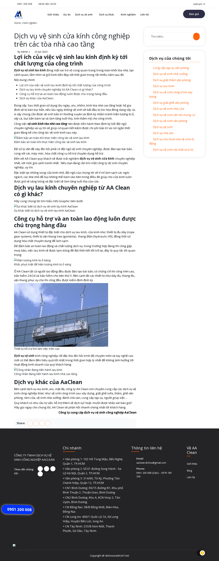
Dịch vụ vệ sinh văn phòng (169, 121)
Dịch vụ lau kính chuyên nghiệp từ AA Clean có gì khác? (56, 89)
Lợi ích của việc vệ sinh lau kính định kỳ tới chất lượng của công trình (65, 85)
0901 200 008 (24, 3)
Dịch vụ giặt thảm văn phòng (171, 80)
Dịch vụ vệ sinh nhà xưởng (170, 74)
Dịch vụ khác (106, 14)
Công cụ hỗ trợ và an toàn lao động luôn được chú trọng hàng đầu (63, 94)
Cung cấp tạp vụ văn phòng (170, 68)
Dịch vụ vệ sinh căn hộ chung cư (173, 115)
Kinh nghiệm (128, 14)
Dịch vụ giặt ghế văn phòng (170, 103)
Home (17, 23)
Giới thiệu (53, 14)
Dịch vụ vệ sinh (84, 14)
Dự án (67, 14)
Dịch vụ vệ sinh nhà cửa (168, 109)
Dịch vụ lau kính (163, 86)
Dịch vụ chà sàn (162, 133)
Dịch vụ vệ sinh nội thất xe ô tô (172, 150)
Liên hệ (144, 14)
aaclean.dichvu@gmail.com (151, 462)
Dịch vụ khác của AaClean (36, 98)
